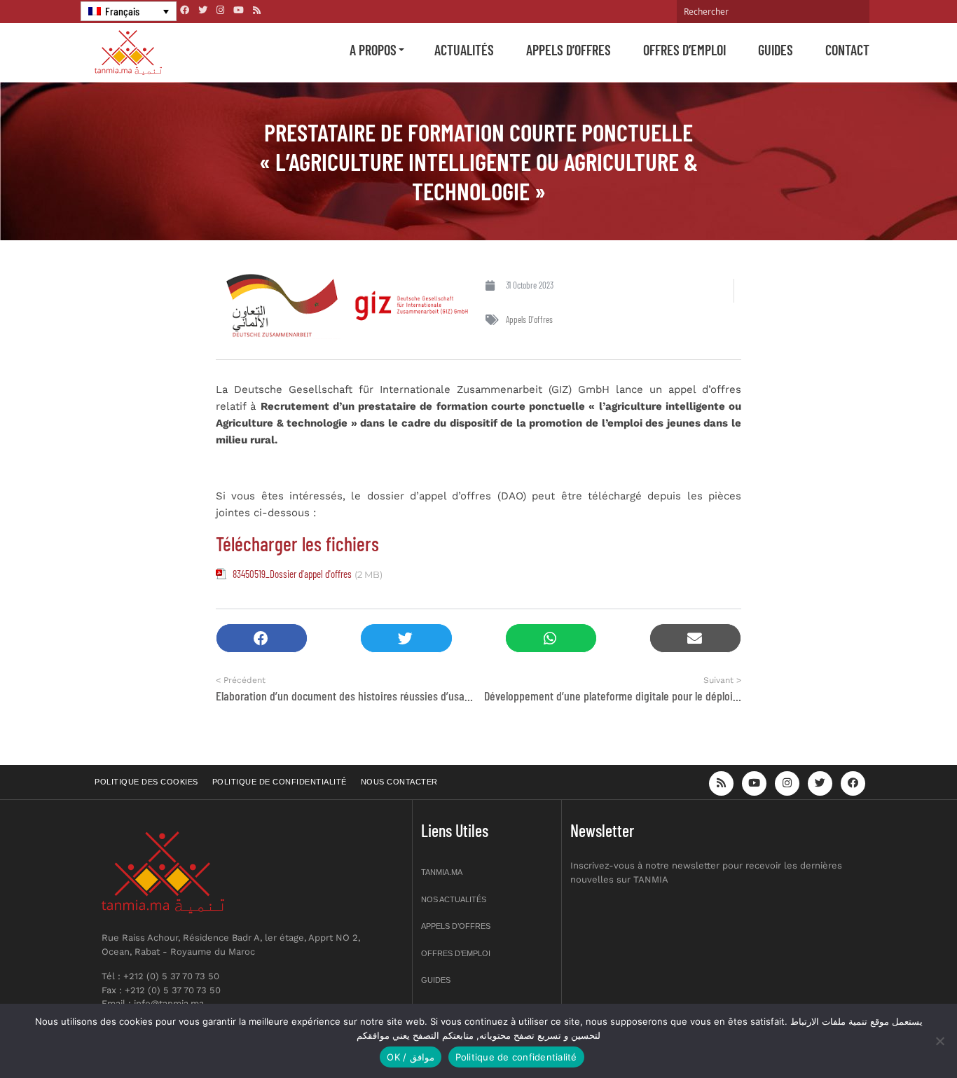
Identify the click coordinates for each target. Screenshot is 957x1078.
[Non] (939, 1041)
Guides (775, 49)
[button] (262, 638)
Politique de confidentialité (279, 782)
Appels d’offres (568, 49)
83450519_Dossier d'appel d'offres (292, 573)
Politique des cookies (146, 782)
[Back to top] (897, 1034)
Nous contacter (399, 782)
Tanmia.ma (441, 872)
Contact (847, 49)
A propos (373, 49)
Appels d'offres (529, 319)
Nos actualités (453, 899)
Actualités (464, 49)
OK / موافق (410, 1057)
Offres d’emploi (684, 49)
